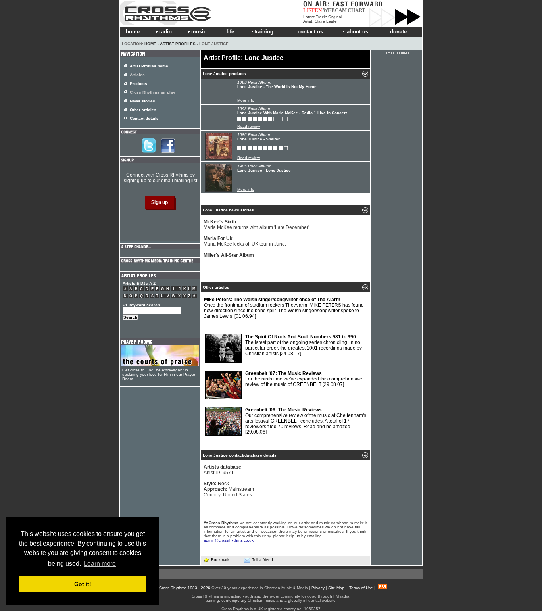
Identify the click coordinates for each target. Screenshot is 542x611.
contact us (310, 32)
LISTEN (312, 10)
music (198, 32)
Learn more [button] (100, 563)
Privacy (318, 588)
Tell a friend (262, 559)
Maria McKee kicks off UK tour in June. (245, 241)
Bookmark (220, 559)
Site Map (336, 588)
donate (398, 32)
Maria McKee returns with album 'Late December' (256, 224)
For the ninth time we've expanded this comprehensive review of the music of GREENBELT (303, 379)
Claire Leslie (326, 21)
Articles (137, 75)
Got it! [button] (82, 584)
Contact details (144, 118)
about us (357, 32)
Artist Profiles (178, 44)
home (133, 32)
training (263, 32)
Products (138, 83)
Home (150, 44)
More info (245, 100)
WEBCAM (335, 10)
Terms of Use (361, 588)
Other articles (143, 110)
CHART (356, 10)
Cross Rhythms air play (152, 92)
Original (335, 17)
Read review (248, 126)
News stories (142, 101)
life (230, 32)
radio (165, 32)
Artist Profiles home (149, 66)
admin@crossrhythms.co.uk (229, 540)
